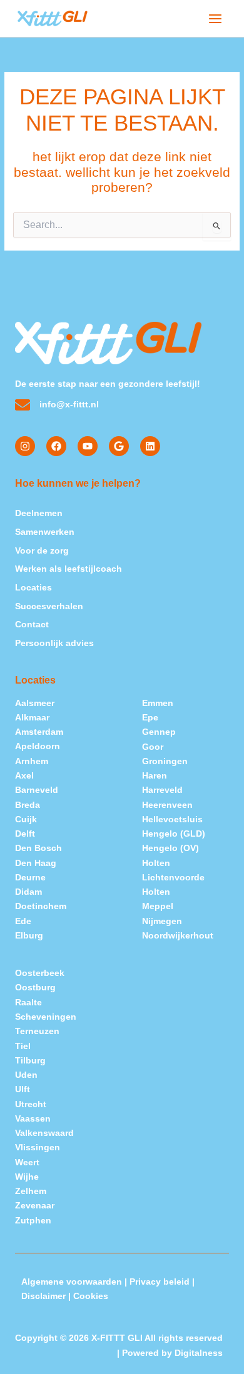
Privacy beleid (160, 1282)
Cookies (90, 1296)
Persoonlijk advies (54, 643)
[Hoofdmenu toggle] (215, 18)
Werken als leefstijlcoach (68, 569)
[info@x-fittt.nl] (22, 404)
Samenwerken (44, 532)
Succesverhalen (49, 606)
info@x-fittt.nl (69, 404)
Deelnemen (39, 513)
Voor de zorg (42, 550)
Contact (32, 624)
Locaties (33, 587)
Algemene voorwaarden (71, 1282)
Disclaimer (43, 1296)
